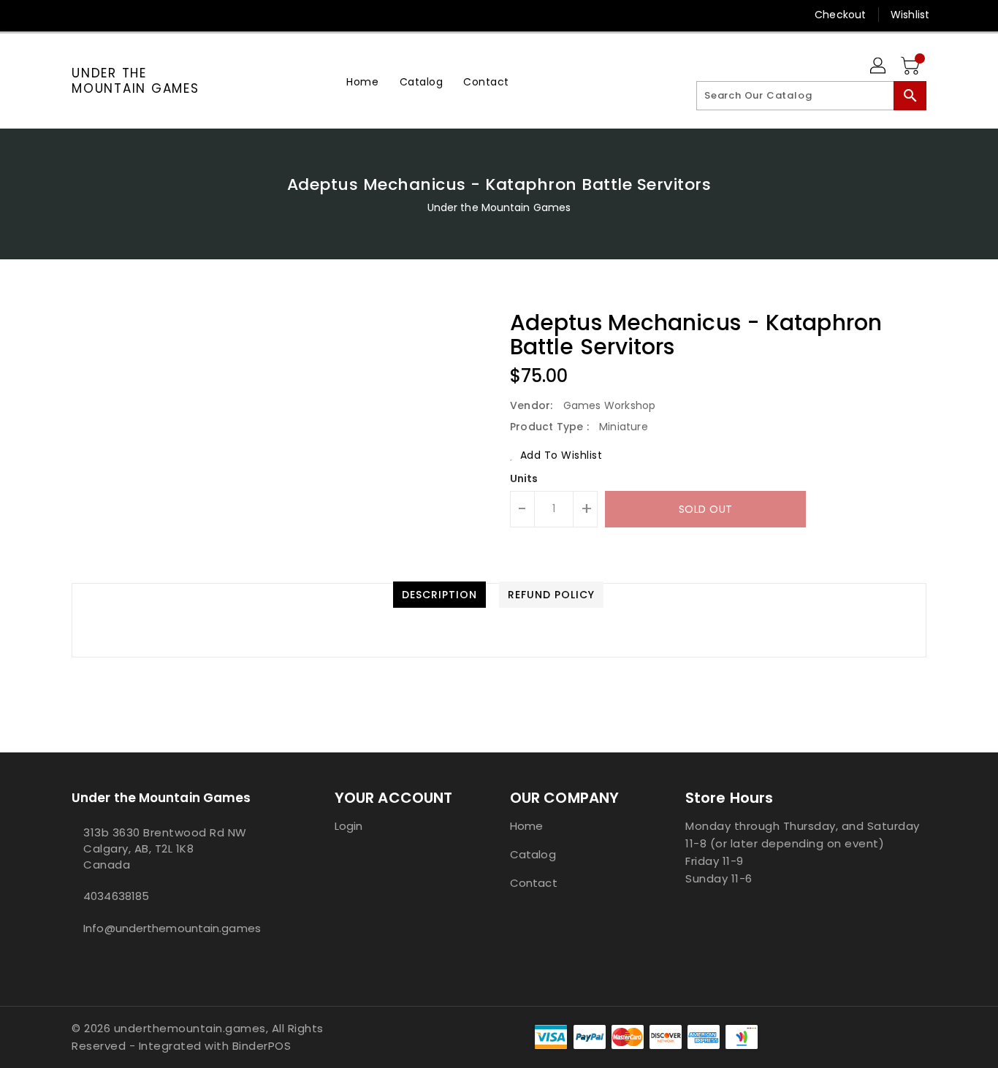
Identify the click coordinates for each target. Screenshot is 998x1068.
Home (526, 826)
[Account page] (879, 66)
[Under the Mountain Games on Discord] (107, 15)
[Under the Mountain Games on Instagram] (79, 15)
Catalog (533, 854)
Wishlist (910, 14)
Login (349, 826)
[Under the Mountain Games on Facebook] (51, 15)
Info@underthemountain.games (172, 928)
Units (524, 478)
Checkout (840, 14)
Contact (533, 882)
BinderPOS (262, 1045)
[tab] (439, 594)
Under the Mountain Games (135, 81)
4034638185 (116, 896)
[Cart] (911, 66)
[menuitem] (362, 81)
